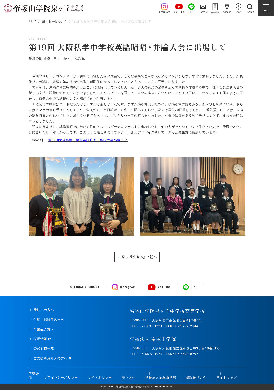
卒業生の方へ (43, 329)
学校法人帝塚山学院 (160, 377)
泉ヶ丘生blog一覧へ (139, 256)
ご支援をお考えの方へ (50, 358)
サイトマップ (226, 377)
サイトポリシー (100, 377)
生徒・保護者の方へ (48, 319)
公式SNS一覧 (43, 348)
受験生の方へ (43, 310)
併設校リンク (196, 377)
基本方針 (128, 377)
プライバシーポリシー (61, 377)
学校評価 (34, 375)
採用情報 (40, 339)
